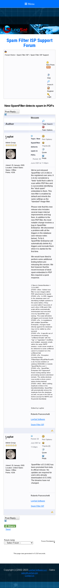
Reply (44, 158)
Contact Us (29, 576)
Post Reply (10, 111)
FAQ (49, 78)
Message (35, 118)
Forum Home (10, 55)
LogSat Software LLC (38, 570)
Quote (44, 152)
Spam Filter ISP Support (40, 55)
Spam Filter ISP (23, 55)
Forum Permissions (48, 541)
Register (50, 91)
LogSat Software (38, 419)
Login (49, 97)
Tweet (8, 529)
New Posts (50, 65)
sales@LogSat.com (29, 573)
